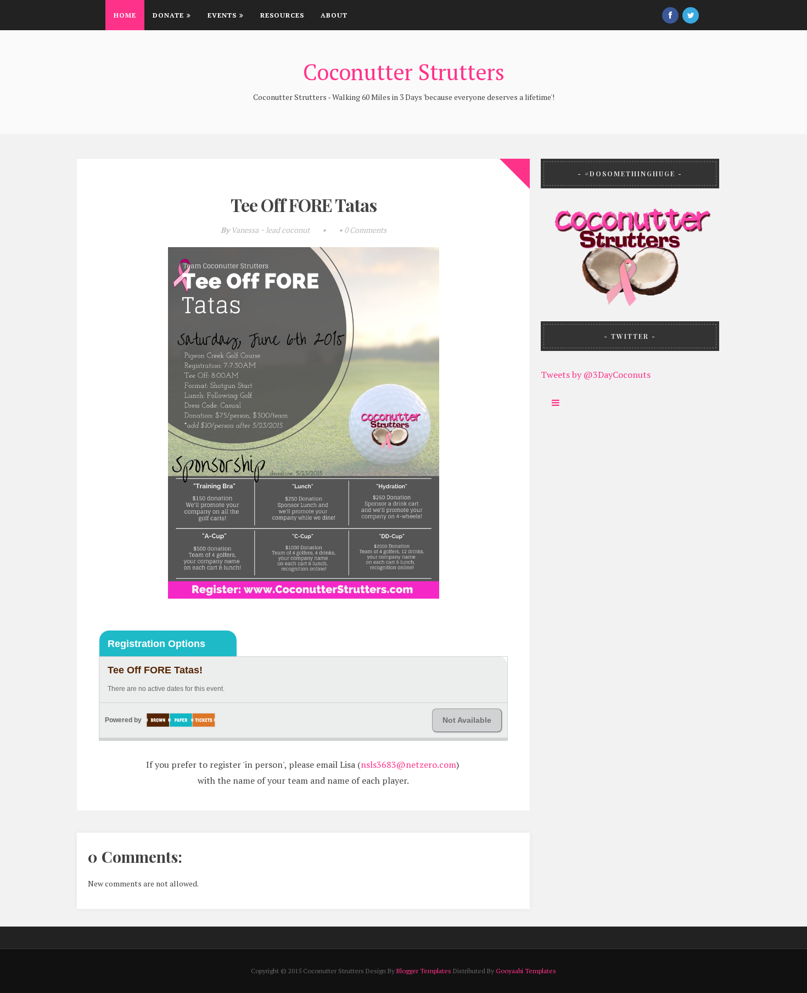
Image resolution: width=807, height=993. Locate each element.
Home (125, 15)
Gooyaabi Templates (526, 971)
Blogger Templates (423, 971)
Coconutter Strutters (404, 71)
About (334, 15)
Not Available (466, 720)
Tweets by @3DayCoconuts (596, 375)
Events (222, 15)
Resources (282, 15)
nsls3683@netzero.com (408, 764)
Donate (168, 15)
